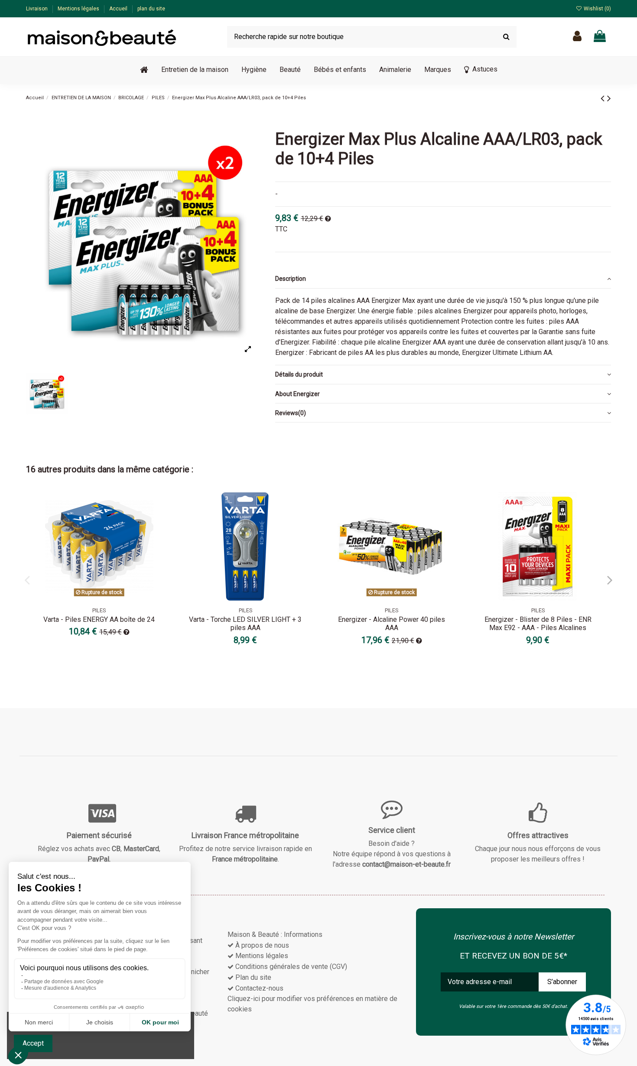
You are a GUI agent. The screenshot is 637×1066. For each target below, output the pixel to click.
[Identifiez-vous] (577, 36)
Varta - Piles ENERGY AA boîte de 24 (99, 619)
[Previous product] (604, 98)
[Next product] (609, 98)
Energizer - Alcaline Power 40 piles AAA (391, 623)
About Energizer (297, 393)
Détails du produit (299, 374)
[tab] (443, 279)
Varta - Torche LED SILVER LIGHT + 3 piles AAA (245, 623)
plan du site (151, 9)
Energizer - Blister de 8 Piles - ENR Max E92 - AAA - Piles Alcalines (538, 623)
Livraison (37, 9)
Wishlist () (596, 9)
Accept (33, 1043)
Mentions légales (79, 9)
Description (290, 278)
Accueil (119, 9)
